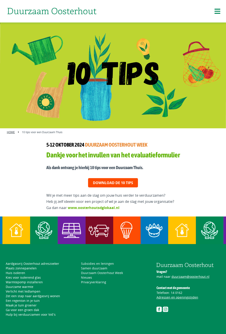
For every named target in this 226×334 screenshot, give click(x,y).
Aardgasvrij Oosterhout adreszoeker (32, 263)
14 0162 (176, 293)
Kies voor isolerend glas (23, 277)
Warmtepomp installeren (24, 282)
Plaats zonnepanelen (21, 268)
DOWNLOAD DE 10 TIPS (113, 182)
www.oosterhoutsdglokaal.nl (93, 207)
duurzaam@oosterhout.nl (190, 276)
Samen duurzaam (94, 268)
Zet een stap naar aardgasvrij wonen (33, 296)
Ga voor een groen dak (22, 310)
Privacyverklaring (93, 282)
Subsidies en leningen (97, 263)
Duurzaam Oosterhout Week (102, 273)
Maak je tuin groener (21, 305)
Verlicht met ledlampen (23, 291)
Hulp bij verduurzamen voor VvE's (31, 314)
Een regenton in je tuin (23, 301)
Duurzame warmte (19, 287)
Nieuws (86, 277)
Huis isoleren (15, 273)
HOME (11, 132)
